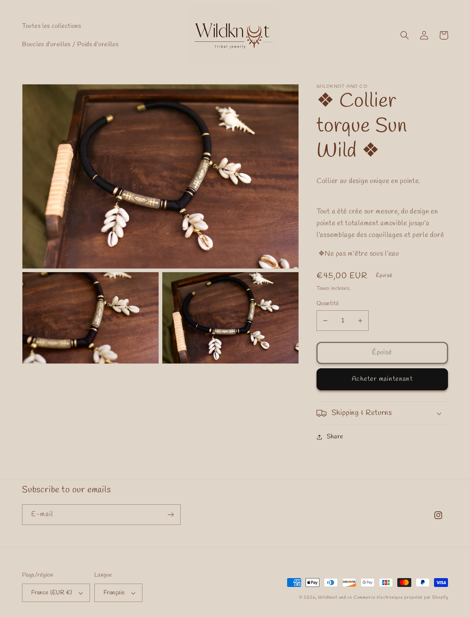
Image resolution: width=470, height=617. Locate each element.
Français (114, 592)
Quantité (328, 303)
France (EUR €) (51, 592)
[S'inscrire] (170, 514)
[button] (405, 35)
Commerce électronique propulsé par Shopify (401, 597)
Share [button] (335, 436)
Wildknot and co (335, 597)
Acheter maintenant (382, 379)
